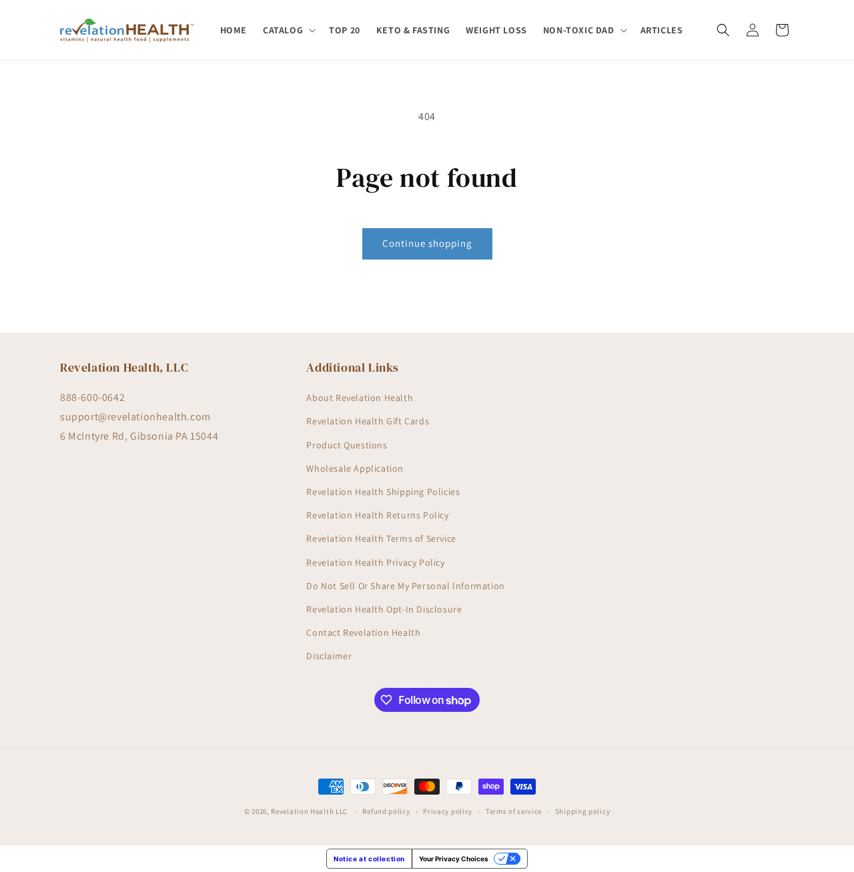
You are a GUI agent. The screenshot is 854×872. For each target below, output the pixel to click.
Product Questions (346, 445)
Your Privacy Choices (453, 859)
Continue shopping (427, 243)
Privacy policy (447, 811)
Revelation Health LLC (309, 811)
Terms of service (514, 811)
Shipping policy (582, 811)
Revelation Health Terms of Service (381, 538)
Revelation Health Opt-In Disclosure (384, 609)
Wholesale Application (355, 468)
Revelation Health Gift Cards (367, 421)
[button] (288, 30)
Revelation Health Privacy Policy (375, 562)
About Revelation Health (359, 398)
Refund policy (386, 811)
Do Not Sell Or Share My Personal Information (405, 586)
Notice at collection (369, 859)
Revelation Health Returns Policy (377, 515)
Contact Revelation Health (363, 632)
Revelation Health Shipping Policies (383, 492)
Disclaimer (329, 656)
